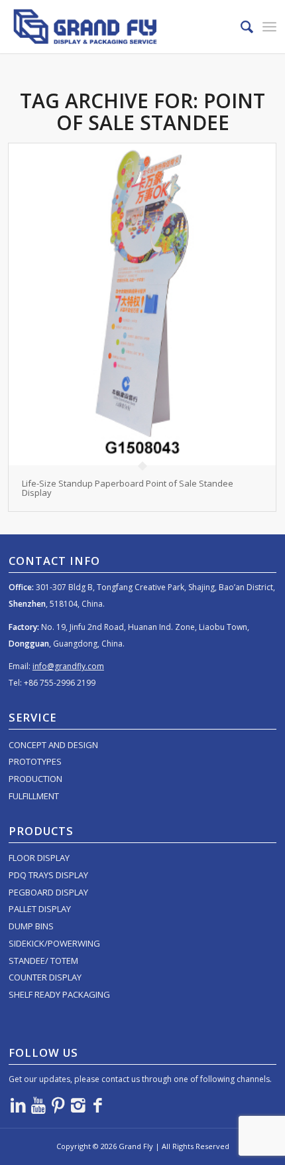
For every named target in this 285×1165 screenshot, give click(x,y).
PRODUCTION (35, 779)
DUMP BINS (31, 926)
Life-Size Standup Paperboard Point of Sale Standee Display (127, 488)
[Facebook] (98, 1105)
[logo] (116, 26)
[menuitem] (240, 26)
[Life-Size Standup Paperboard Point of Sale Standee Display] (142, 304)
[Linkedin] (18, 1105)
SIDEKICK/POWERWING (54, 943)
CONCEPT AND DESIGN (53, 745)
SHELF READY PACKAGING (59, 994)
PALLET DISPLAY (40, 909)
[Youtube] (38, 1105)
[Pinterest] (58, 1105)
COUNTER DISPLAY (45, 977)
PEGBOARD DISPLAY (48, 892)
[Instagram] (78, 1105)
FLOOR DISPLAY (39, 858)
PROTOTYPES (35, 761)
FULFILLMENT (34, 796)
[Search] (240, 26)
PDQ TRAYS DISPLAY (48, 875)
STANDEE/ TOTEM (43, 961)
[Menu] (269, 26)
